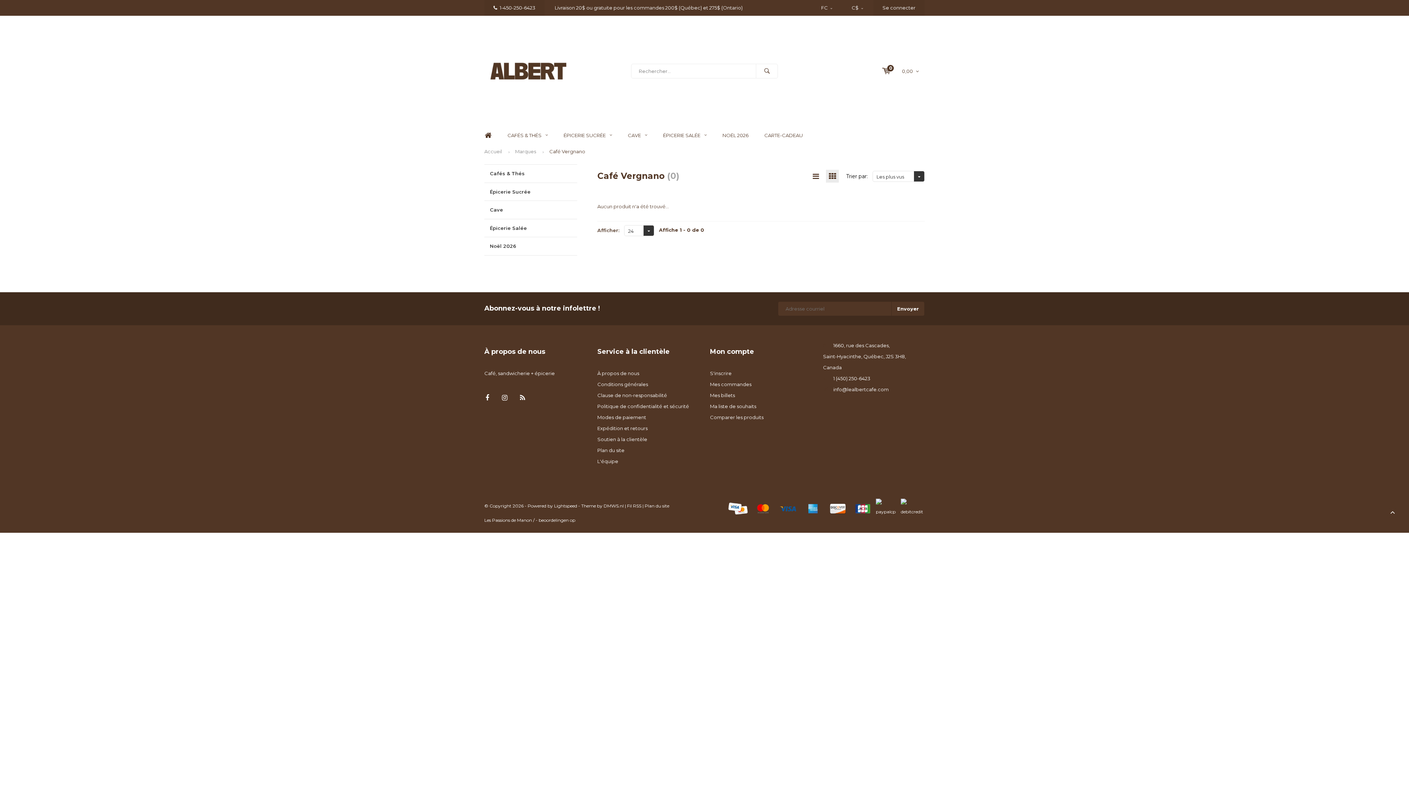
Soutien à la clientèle (622, 439)
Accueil (493, 151)
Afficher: (608, 230)
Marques (525, 151)
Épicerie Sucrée (585, 135)
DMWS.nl (614, 506)
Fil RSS (634, 506)
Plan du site (611, 450)
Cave (634, 135)
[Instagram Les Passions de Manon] (504, 398)
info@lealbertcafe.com (861, 389)
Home (488, 135)
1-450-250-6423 (517, 8)
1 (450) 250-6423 (851, 378)
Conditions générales (622, 384)
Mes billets (722, 395)
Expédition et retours (622, 428)
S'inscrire (721, 373)
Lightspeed (565, 506)
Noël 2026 (735, 135)
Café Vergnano (567, 151)
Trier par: (857, 176)
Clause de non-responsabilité (632, 395)
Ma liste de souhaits (733, 406)
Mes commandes (730, 384)
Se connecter (898, 8)
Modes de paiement (621, 417)
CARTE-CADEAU (783, 135)
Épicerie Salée (681, 135)
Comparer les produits (737, 417)
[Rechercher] (767, 71)
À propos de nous (618, 373)
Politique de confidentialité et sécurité (643, 406)
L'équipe (607, 461)
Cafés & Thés (524, 135)
